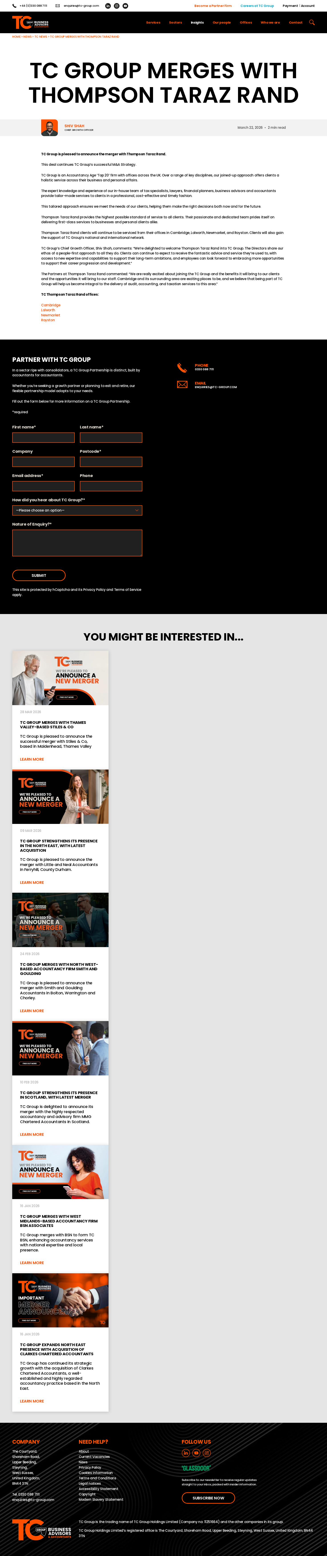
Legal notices (90, 1483)
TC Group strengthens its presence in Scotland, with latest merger (60, 1083)
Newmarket (50, 315)
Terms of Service (127, 589)
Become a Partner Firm (213, 6)
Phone (86, 475)
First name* (24, 427)
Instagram (117, 6)
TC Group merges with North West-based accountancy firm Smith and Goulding (60, 957)
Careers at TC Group (257, 6)
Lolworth (48, 310)
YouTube (125, 6)
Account (308, 6)
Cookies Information (96, 1472)
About (84, 1451)
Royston (48, 320)
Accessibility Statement (98, 1488)
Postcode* (90, 451)
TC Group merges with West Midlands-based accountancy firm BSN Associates (60, 1209)
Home (16, 37)
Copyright (87, 1494)
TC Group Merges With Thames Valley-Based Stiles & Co (60, 710)
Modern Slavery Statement (101, 1499)
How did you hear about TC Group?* (48, 500)
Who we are (270, 22)
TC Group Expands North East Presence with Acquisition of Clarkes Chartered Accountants (60, 1342)
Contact (296, 22)
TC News (40, 37)
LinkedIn (108, 6)
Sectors (175, 22)
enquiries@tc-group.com (81, 6)
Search (312, 22)
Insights (197, 22)
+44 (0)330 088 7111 (33, 6)
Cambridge (51, 305)
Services (153, 22)
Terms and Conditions (97, 1478)
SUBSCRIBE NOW (208, 1498)
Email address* (27, 475)
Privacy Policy (94, 589)
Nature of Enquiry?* (32, 524)
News (27, 37)
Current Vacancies (94, 1456)
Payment (290, 6)
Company (22, 451)
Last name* (91, 427)
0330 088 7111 (204, 369)
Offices (246, 22)
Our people (222, 22)
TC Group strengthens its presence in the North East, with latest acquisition (60, 831)
